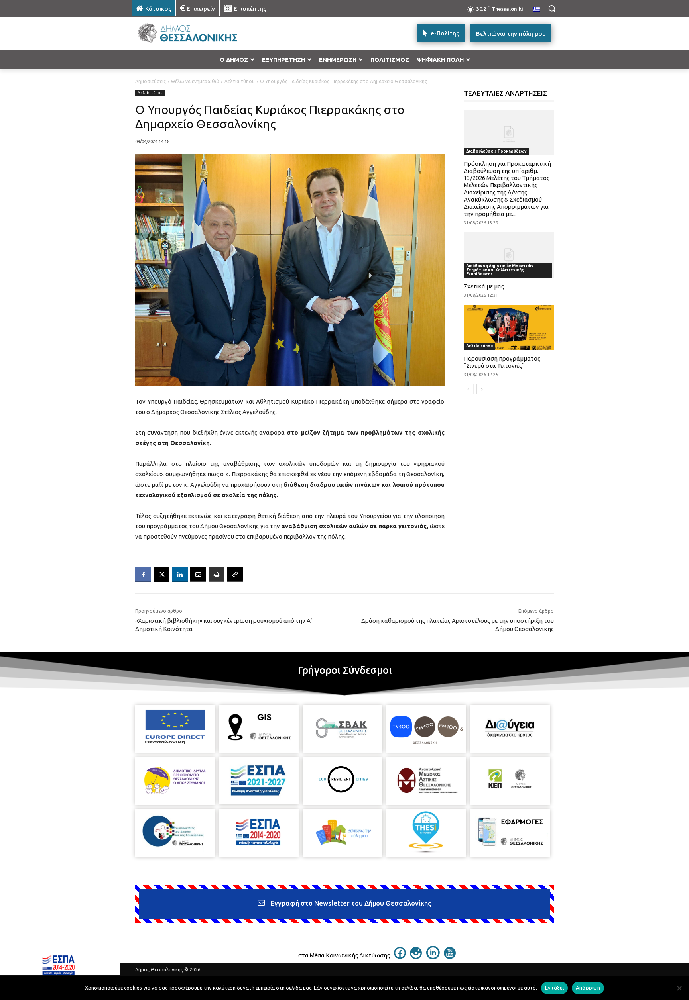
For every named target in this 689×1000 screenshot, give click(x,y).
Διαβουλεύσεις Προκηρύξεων (496, 151)
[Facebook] (143, 574)
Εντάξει (554, 987)
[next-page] (481, 389)
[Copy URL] (235, 574)
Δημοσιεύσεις (150, 81)
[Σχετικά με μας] (509, 254)
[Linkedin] (180, 574)
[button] (551, 8)
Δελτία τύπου (239, 81)
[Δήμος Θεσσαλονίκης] (195, 33)
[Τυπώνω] (216, 574)
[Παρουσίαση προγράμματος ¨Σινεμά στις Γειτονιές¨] (509, 327)
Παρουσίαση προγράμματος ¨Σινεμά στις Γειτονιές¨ (502, 362)
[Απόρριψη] (679, 988)
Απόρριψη (588, 987)
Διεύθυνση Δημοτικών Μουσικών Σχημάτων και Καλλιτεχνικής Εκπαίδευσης (499, 270)
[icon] (400, 956)
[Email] (198, 574)
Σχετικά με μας (484, 286)
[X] (161, 574)
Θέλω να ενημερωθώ (195, 81)
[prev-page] (469, 389)
